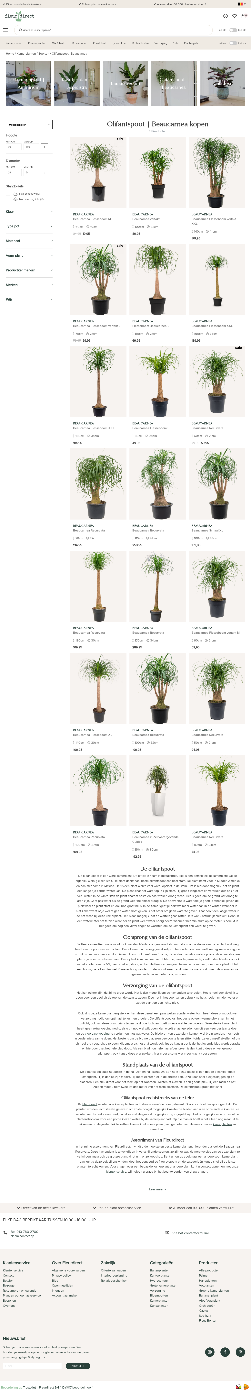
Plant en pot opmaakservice (22, 1295)
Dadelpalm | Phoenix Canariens (29, 405)
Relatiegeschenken (114, 1280)
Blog (55, 1280)
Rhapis (15, 563)
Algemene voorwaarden (68, 1270)
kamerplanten (222, 1124)
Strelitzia (16, 572)
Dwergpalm (17, 471)
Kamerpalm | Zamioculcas (26, 541)
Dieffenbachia (19, 366)
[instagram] (210, 1352)
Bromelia (16, 502)
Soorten (43, 53)
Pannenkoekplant (21, 489)
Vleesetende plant (22, 493)
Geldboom (17, 397)
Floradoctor (17, 718)
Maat (11, 586)
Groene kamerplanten (214, 1290)
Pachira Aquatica (21, 532)
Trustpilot (29, 1387)
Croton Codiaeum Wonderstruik (30, 528)
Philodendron (19, 401)
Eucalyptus (17, 581)
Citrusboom (18, 484)
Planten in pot (17, 600)
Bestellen (9, 1300)
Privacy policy (61, 1275)
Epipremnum (18, 375)
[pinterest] (240, 1352)
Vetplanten (206, 1285)
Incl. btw (222, 30)
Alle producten (209, 1270)
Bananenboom (19, 335)
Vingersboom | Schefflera (26, 458)
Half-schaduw (29, 194)
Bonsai (15, 524)
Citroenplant (18, 475)
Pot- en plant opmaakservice (99, 4)
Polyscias (16, 537)
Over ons (9, 1305)
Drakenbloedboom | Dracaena (29, 370)
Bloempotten (16, 620)
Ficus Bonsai (207, 1320)
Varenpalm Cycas (21, 353)
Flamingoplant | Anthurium (26, 326)
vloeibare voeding (97, 1033)
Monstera (16, 392)
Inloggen (58, 1290)
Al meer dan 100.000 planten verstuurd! (181, 4)
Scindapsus (18, 554)
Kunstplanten (17, 665)
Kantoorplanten (20, 629)
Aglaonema (17, 427)
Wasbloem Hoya (20, 383)
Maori (14, 576)
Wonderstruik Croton (23, 362)
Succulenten (18, 423)
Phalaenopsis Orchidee (25, 418)
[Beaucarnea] (98, 172)
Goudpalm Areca (21, 440)
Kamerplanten (26, 53)
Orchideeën (207, 1305)
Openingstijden (62, 1285)
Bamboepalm (18, 449)
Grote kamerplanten (163, 1285)
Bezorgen (9, 1285)
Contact (8, 1275)
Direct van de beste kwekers (23, 4)
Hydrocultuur (18, 647)
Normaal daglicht (31, 199)
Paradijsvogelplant (22, 515)
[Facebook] (225, 1352)
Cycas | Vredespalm (22, 546)
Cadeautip (14, 638)
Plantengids (16, 656)
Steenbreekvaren (21, 445)
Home (10, 53)
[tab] (27, 1292)
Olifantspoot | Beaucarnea (69, 53)
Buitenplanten (18, 709)
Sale (9, 683)
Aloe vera (16, 436)
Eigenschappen (18, 591)
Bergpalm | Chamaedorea (26, 357)
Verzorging (15, 611)
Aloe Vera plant (209, 1300)
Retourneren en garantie (19, 1290)
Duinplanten (18, 467)
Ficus (14, 550)
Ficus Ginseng (19, 410)
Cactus (15, 414)
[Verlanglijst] (234, 16)
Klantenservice (13, 1270)
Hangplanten (208, 1280)
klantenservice (116, 1171)
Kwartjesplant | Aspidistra (26, 331)
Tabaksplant (18, 379)
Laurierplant (18, 480)
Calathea (16, 344)
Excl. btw (242, 30)
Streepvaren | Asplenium (25, 567)
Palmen (204, 1275)
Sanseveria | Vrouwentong (26, 454)
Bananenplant (208, 1295)
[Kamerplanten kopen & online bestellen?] (19, 16)
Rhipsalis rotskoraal (22, 510)
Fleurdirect (89, 1104)
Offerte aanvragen (113, 1270)
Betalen (8, 1280)
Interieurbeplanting (114, 1275)
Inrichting (14, 604)
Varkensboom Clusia (23, 348)
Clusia (14, 559)
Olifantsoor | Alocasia (23, 432)
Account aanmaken (65, 1295)
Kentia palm (18, 388)
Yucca (14, 462)
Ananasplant (18, 497)
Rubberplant (18, 506)
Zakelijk (12, 674)
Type (12, 595)
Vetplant (15, 519)
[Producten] (225, 16)
